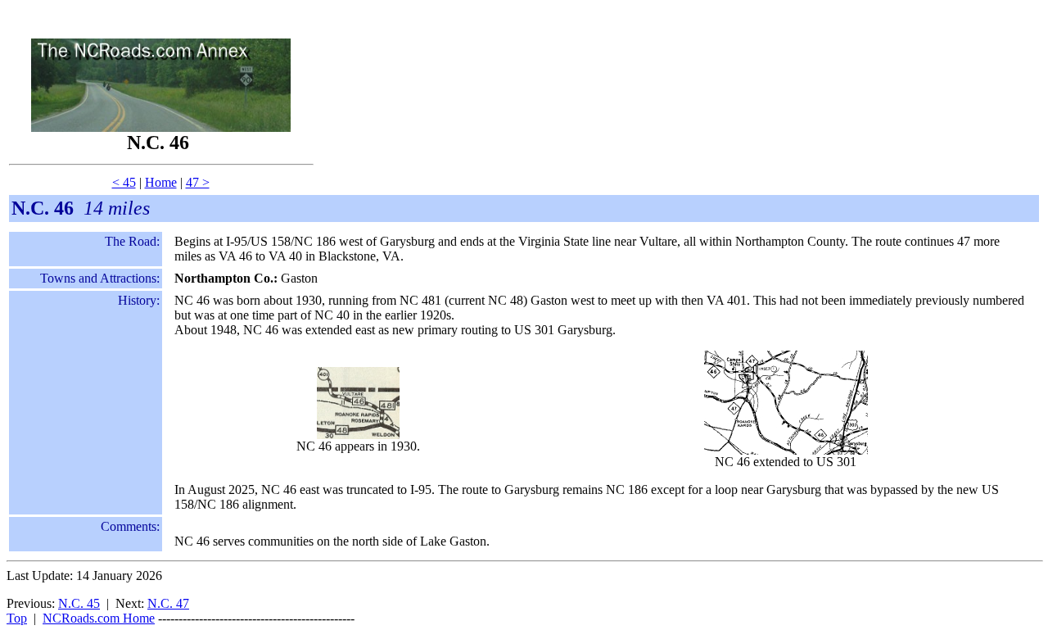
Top (17, 618)
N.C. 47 (168, 603)
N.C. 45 (79, 603)
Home (161, 182)
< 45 (124, 182)
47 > (198, 182)
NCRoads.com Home (99, 618)
